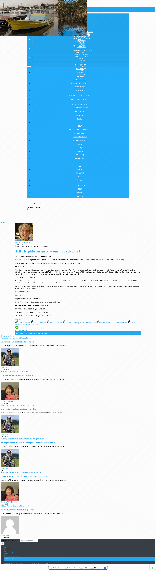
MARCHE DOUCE (81, 52)
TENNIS (80, 169)
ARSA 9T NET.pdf (24, 323)
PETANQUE (81, 60)
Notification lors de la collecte (60, 568)
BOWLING (79, 115)
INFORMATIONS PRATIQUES (80, 83)
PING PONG (80, 155)
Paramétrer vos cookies (12, 556)
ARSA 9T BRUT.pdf (40, 323)
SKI (80, 166)
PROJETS (82, 45)
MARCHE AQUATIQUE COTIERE (79, 130)
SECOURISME (79, 162)
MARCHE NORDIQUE (82, 54)
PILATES (81, 62)
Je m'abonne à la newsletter (10, 540)
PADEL (81, 58)
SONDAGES (80, 91)
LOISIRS (80, 180)
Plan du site (8, 548)
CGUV (6, 554)
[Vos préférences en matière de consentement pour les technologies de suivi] (153, 568)
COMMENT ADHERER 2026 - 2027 (80, 96)
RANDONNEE (81, 66)
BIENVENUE (80, 69)
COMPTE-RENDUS (80, 80)
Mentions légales (10, 552)
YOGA (80, 177)
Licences (7, 550)
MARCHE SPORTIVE (81, 56)
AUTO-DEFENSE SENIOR (81, 38)
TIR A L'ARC (80, 173)
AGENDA (82, 43)
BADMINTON (79, 112)
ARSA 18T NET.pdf (56, 323)
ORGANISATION (79, 76)
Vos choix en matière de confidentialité (87, 568)
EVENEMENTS (80, 185)
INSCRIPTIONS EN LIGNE (79, 99)
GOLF (81, 48)
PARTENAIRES (80, 87)
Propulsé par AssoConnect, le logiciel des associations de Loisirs (26, 563)
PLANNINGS (80, 196)
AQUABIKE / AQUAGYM (80, 104)
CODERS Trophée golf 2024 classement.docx (81, 323)
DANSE (79, 122)
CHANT (79, 119)
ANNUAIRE (80, 72)
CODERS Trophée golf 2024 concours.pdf (113, 323)
